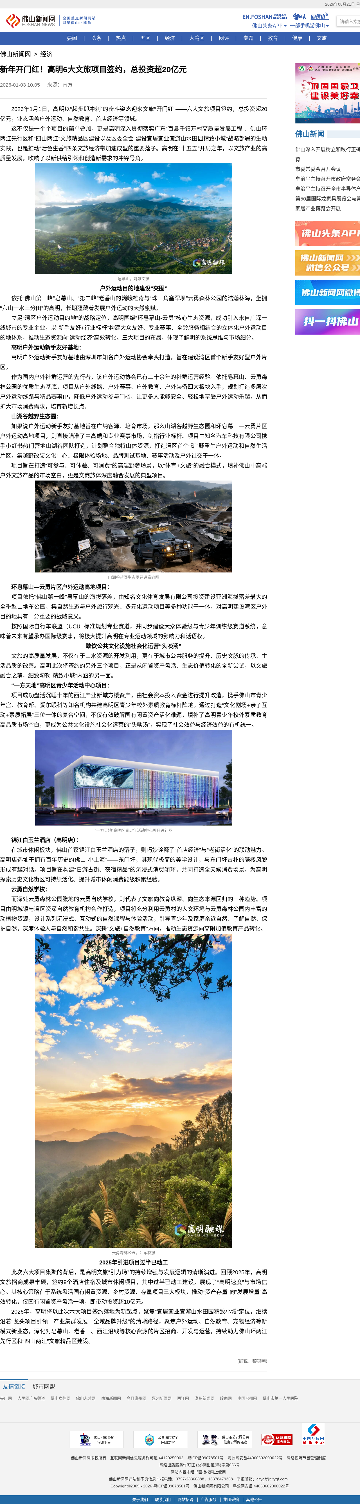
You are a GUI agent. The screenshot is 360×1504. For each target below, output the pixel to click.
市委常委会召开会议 (318, 169)
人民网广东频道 (31, 1398)
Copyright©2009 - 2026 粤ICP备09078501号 (150, 1486)
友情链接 (14, 1387)
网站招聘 (186, 1500)
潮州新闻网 (204, 1398)
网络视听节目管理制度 (306, 1458)
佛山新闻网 (15, 54)
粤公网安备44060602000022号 (255, 1458)
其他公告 (254, 1500)
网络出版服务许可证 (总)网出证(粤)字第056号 (199, 1465)
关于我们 (140, 1500)
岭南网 (226, 1398)
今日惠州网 (136, 1398)
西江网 (183, 1398)
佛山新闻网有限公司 (211, 1486)
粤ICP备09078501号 (205, 1458)
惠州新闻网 (162, 1398)
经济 (46, 54)
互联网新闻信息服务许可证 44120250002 (146, 1458)
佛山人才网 (86, 1398)
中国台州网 (247, 1398)
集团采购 (231, 1500)
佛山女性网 (60, 1398)
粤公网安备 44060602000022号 (261, 1486)
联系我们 (163, 1500)
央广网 (6, 1398)
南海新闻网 (111, 1398)
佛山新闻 (310, 134)
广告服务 (208, 1500)
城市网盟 (44, 1387)
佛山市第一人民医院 (280, 1398)
